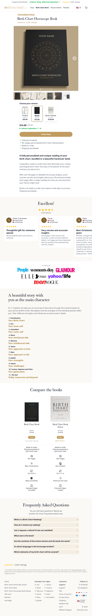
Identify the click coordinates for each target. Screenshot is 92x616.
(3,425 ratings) (31, 22)
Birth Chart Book (42, 8)
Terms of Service (65, 594)
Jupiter (39, 600)
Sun (38, 585)
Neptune (49, 591)
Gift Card (7, 594)
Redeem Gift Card (63, 605)
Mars (39, 597)
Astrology (8, 600)
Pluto (48, 594)
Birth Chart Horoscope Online (15, 585)
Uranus (49, 588)
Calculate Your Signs (42, 581)
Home (6, 581)
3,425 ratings (46, 212)
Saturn (48, 585)
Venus (39, 594)
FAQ (60, 591)
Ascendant (50, 597)
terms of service (77, 570)
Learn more (59, 441)
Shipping (62, 600)
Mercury (40, 591)
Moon (39, 588)
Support (62, 588)
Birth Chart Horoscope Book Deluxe (17, 591)
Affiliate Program (65, 610)
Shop (32, 8)
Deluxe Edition (56, 8)
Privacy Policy (64, 597)
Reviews (66, 8)
